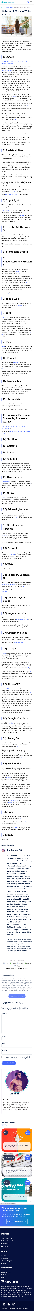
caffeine (4, 535)
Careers (3, 1275)
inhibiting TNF (18, 643)
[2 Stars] (13, 964)
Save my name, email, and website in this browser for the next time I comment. (16, 1058)
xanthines (27, 404)
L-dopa (4, 653)
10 (30, 484)
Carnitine (10, 723)
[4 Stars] (28, 964)
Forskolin (12, 555)
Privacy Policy (5, 1243)
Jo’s (6, 194)
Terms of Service (6, 1238)
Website (4, 1050)
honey (7, 293)
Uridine (8, 777)
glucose (27, 282)
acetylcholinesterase (8, 585)
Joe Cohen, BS (14, 850)
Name (4, 1036)
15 (18, 747)
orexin (14, 96)
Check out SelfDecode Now (17, 1221)
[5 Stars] (17, 966)
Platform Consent (7, 1241)
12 (23, 586)
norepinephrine (7, 71)
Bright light (5, 210)
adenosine (14, 800)
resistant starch (13, 194)
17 (25, 822)
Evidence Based (17, 7)
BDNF (22, 215)
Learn (3, 1277)
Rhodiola (16, 363)
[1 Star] (5, 964)
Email (4, 1043)
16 (20, 818)
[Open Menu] (31, 2)
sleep (10, 802)
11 (10, 500)
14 (30, 671)
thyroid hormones (22, 620)
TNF (31, 332)
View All (4, 1125)
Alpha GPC (5, 689)
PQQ (3, 346)
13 (28, 668)
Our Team (4, 1258)
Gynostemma (6, 482)
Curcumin (19, 431)
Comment (5, 1013)
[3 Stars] (20, 964)
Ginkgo (4, 498)
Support (3, 1255)
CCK (16, 827)
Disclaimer (4, 1246)
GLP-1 (18, 271)
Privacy (3, 1263)
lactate (17, 134)
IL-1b (15, 518)
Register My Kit (6, 1272)
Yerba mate (5, 404)
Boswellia (12, 431)
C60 (3, 318)
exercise (4, 539)
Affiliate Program (6, 1261)
